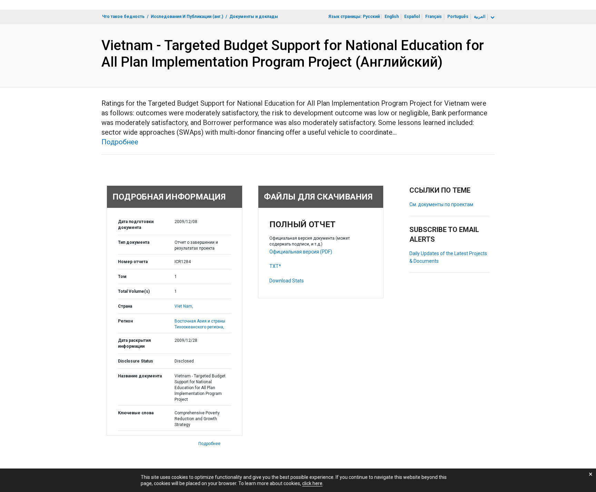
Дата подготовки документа (135, 224)
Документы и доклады (253, 16)
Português (457, 16)
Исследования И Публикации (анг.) (187, 16)
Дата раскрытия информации (134, 343)
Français (433, 16)
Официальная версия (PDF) (300, 251)
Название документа (140, 376)
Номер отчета (133, 261)
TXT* (275, 266)
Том (122, 276)
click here (312, 483)
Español (412, 16)
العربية (479, 16)
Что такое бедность (123, 16)
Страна (125, 306)
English (392, 16)
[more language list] (492, 17)
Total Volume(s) (134, 291)
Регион (125, 321)
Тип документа (133, 242)
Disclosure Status (135, 361)
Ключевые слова (135, 413)
